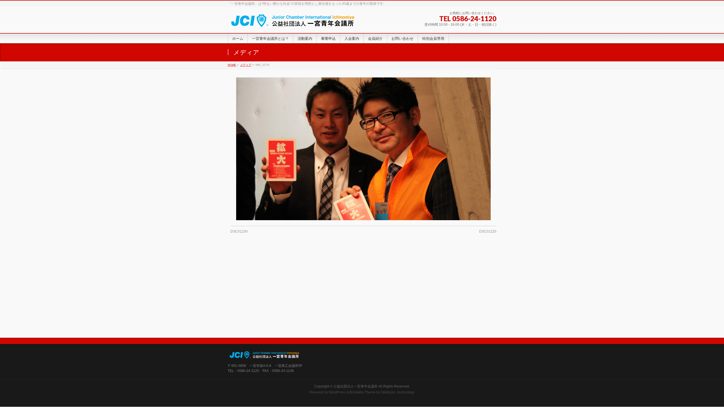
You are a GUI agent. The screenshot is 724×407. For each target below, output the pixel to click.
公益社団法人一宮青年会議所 (355, 386)
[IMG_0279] (363, 148)
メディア (245, 64)
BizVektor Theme (363, 392)
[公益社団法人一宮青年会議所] (293, 22)
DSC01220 (487, 231)
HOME (232, 64)
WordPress (337, 392)
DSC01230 (239, 231)
